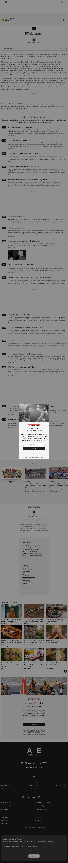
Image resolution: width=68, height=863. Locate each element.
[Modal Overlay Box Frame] (34, 431)
